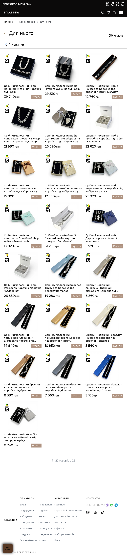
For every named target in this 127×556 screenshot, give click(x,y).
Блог (57, 540)
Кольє (42, 516)
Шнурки (25, 534)
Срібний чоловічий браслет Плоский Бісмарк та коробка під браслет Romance (103, 387)
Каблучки (26, 516)
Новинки (17, 44)
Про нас (59, 504)
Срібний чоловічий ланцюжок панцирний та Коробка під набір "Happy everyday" (21, 188)
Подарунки (27, 510)
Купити (36, 96)
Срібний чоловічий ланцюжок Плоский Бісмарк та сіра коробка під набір (22, 138)
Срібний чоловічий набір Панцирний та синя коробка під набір (22, 88)
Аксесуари (45, 528)
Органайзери (28, 540)
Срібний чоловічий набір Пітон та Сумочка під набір (62, 87)
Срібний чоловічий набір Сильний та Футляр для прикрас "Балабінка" (61, 238)
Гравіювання (47, 504)
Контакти (60, 522)
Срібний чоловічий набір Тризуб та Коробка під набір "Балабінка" (104, 138)
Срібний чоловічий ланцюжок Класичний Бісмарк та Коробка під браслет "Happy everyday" (20, 337)
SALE (23, 504)
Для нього (45, 21)
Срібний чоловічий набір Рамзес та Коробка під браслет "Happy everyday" (102, 88)
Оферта (59, 528)
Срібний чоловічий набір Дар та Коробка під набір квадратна (101, 238)
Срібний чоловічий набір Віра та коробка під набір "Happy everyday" (20, 437)
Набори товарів (26, 21)
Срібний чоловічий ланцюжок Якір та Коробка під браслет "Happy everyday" (62, 337)
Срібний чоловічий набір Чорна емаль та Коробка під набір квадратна (104, 188)
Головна (8, 21)
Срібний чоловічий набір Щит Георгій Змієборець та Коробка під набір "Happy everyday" (62, 138)
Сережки (44, 522)
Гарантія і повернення (68, 510)
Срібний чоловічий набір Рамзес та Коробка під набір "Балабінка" (22, 288)
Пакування (46, 534)
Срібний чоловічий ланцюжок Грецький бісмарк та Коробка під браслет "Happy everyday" (102, 288)
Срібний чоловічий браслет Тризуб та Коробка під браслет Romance (63, 288)
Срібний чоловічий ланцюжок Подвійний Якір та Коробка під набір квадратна (21, 238)
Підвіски (44, 510)
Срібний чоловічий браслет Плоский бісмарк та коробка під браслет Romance (63, 387)
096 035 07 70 (95, 505)
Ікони (42, 540)
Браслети (26, 528)
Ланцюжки (27, 522)
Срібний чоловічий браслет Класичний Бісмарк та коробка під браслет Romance (22, 387)
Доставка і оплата (65, 516)
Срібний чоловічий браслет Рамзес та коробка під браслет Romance (103, 337)
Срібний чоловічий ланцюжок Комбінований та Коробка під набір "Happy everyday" (63, 188)
